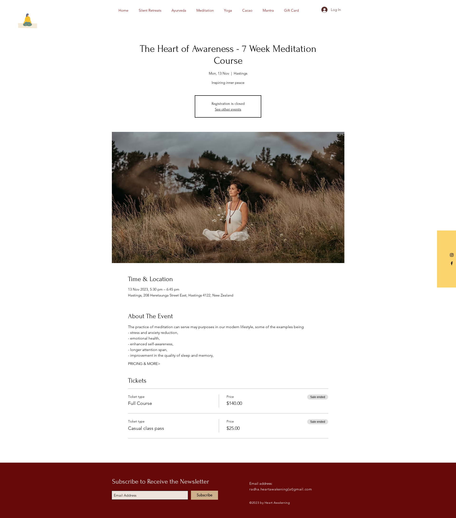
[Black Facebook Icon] (451, 263)
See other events (228, 109)
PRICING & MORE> (144, 363)
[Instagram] (451, 255)
